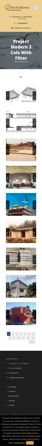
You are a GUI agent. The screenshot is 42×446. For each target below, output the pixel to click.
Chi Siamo (12, 391)
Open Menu (35, 8)
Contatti (11, 405)
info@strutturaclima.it (16, 378)
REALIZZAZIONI (14, 396)
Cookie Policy (19, 443)
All (21, 77)
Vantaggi (12, 401)
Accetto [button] (29, 443)
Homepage (12, 387)
